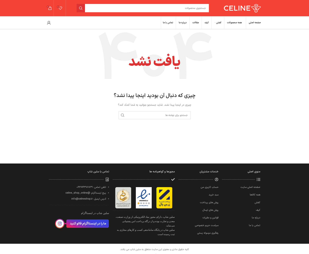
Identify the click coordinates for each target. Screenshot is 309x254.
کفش (257, 202)
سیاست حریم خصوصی (206, 225)
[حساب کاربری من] (48, 22)
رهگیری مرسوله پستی (207, 233)
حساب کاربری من (209, 187)
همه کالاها (255, 195)
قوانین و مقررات (210, 218)
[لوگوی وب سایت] (242, 8)
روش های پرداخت (209, 202)
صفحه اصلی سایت (250, 187)
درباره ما (256, 218)
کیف (258, 210)
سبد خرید (213, 195)
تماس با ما (254, 225)
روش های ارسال (210, 210)
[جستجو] (81, 8)
